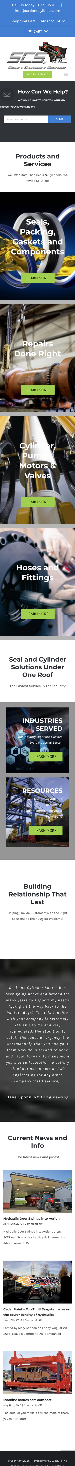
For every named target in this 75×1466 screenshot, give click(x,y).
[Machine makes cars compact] (37, 1372)
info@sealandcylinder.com (37, 10)
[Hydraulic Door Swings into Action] (37, 1191)
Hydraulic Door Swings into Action (31, 1218)
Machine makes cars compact (27, 1400)
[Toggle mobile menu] (66, 74)
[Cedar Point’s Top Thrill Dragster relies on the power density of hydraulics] (37, 1282)
